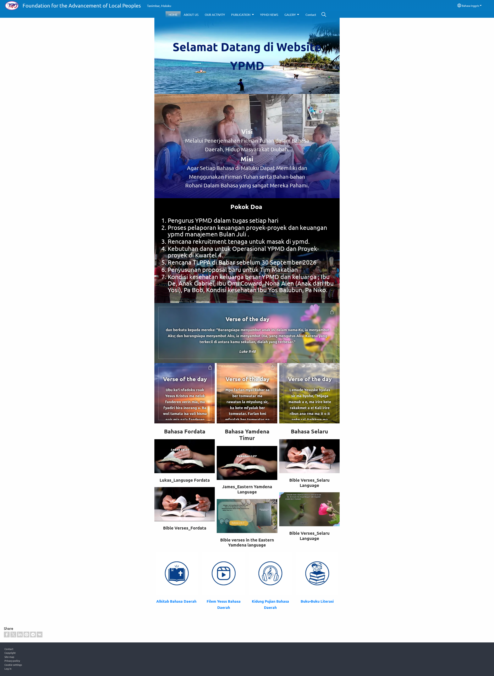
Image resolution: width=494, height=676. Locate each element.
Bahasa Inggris (470, 5)
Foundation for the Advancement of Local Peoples (82, 5)
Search (323, 14)
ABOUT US (191, 14)
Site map (9, 656)
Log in (7, 668)
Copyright (10, 652)
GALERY (290, 14)
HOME (173, 14)
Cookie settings (13, 664)
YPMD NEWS (269, 14)
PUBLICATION (240, 14)
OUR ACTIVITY (215, 14)
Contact (310, 14)
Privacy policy (12, 660)
